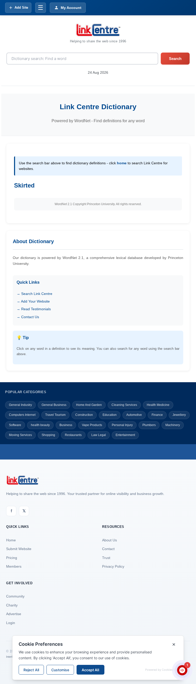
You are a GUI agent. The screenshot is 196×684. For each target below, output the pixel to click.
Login (10, 623)
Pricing (11, 558)
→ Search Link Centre (34, 294)
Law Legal (98, 435)
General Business (54, 405)
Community (15, 596)
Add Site (21, 7)
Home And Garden (89, 405)
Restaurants (73, 435)
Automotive (134, 415)
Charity (12, 605)
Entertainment (125, 435)
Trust (106, 558)
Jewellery (179, 415)
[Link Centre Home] (98, 30)
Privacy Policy (113, 566)
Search (175, 58)
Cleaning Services (124, 405)
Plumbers (149, 425)
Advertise (13, 614)
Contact (108, 549)
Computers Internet (22, 415)
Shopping (48, 435)
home (122, 163)
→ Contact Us (28, 317)
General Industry (20, 405)
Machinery (172, 425)
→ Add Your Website (33, 301)
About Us (109, 540)
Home (11, 540)
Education (110, 415)
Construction (84, 415)
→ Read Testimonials (34, 309)
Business (65, 425)
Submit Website (18, 549)
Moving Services (20, 435)
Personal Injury (122, 425)
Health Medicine (158, 405)
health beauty (40, 425)
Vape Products (92, 425)
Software (15, 425)
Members (13, 566)
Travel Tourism (55, 415)
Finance (157, 415)
